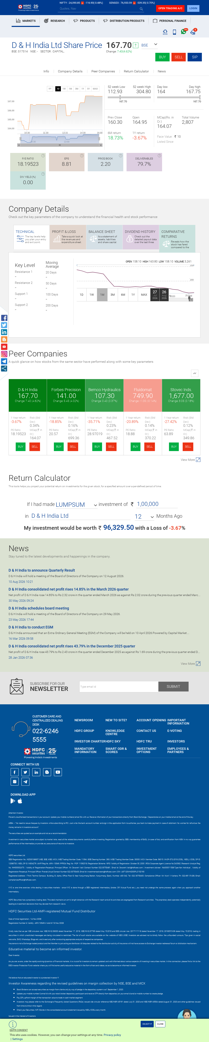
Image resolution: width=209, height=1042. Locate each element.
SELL (35, 446)
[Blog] (47, 772)
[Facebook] (15, 772)
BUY (20, 446)
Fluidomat (143, 389)
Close (160, 1024)
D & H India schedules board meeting (39, 608)
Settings (17, 1039)
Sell (179, 57)
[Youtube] (58, 772)
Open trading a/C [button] (170, 8)
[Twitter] (25, 772)
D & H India (28, 389)
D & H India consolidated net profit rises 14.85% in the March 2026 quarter (69, 589)
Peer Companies (103, 71)
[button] (149, 45)
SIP (195, 57)
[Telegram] (25, 782)
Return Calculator (136, 71)
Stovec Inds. (181, 389)
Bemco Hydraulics (104, 389)
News (162, 71)
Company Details (70, 71)
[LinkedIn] (36, 772)
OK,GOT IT (147, 1024)
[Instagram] (15, 782)
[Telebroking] (165, 32)
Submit (173, 686)
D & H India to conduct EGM (31, 627)
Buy (162, 57)
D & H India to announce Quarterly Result (42, 570)
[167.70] (120, 97)
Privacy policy (112, 1034)
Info (46, 71)
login (193, 8)
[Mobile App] (174, 32)
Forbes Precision (66, 389)
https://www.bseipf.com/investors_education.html (29, 970)
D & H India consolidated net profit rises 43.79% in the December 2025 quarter (72, 646)
